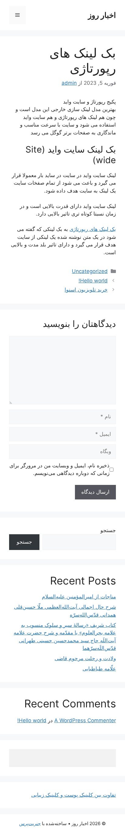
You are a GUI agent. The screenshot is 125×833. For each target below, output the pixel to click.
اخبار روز (102, 15)
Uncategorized (90, 271)
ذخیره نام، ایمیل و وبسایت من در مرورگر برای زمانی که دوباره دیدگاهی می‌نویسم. (59, 469)
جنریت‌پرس (30, 823)
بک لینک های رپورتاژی (92, 229)
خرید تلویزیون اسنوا (86, 290)
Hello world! (93, 281)
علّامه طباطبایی (99, 669)
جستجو (108, 530)
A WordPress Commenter (85, 720)
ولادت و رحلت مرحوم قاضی (85, 658)
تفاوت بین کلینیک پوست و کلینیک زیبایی (73, 795)
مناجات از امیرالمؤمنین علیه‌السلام (79, 597)
